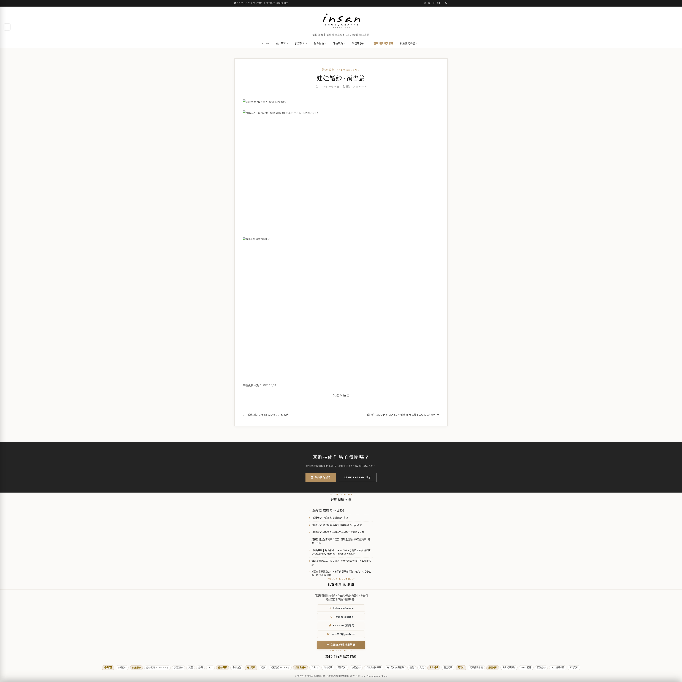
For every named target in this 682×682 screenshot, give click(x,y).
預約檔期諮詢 (323, 477)
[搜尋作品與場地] (445, 3)
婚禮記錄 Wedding (280, 667)
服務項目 (300, 43)
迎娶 (412, 667)
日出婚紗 (328, 667)
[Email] (438, 3)
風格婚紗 (342, 667)
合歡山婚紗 (300, 667)
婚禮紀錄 (492, 667)
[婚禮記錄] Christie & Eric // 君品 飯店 (268, 414)
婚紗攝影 (222, 667)
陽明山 (461, 667)
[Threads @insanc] (429, 3)
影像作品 (319, 43)
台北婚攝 (433, 667)
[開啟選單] (7, 27)
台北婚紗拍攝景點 (395, 667)
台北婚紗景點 (509, 667)
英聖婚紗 (178, 667)
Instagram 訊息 (359, 477)
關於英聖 (281, 43)
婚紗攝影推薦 (476, 667)
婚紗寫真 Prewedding (157, 667)
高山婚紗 (251, 667)
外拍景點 (338, 43)
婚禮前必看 (358, 43)
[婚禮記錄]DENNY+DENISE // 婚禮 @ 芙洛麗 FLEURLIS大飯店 (401, 414)
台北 (210, 667)
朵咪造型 (236, 667)
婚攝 (200, 667)
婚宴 (263, 667)
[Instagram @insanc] (425, 3)
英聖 (190, 667)
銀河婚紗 (574, 667)
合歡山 (315, 667)
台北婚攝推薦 (557, 667)
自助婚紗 (122, 667)
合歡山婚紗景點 (373, 667)
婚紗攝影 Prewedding (341, 69)
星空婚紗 (448, 667)
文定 (422, 667)
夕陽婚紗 (356, 667)
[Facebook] (434, 3)
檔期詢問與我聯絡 (383, 43)
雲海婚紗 (541, 667)
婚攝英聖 (108, 667)
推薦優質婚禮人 (408, 43)
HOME (265, 43)
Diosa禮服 (526, 667)
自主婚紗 (136, 667)
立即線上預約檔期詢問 (343, 644)
